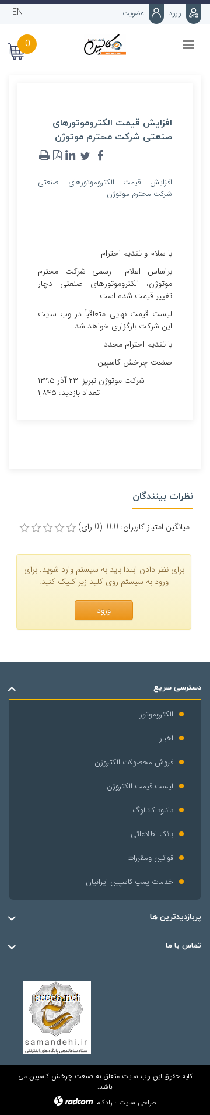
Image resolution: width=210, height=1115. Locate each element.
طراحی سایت (137, 1102)
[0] (24, 528)
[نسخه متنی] (44, 155)
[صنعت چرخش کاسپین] (105, 44)
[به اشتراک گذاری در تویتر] (85, 155)
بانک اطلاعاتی (152, 834)
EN (17, 12)
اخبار (166, 738)
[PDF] (57, 155)
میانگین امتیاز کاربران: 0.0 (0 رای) (134, 527)
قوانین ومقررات (150, 858)
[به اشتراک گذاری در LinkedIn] (70, 155)
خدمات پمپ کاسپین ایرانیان (129, 882)
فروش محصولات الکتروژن (133, 762)
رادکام (104, 1102)
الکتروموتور (156, 714)
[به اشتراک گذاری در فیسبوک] (100, 155)
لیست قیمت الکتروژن (140, 786)
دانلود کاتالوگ (153, 810)
